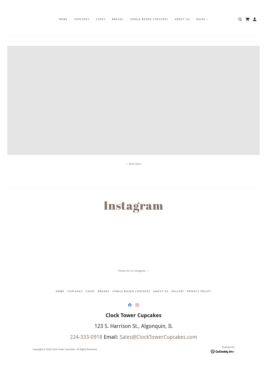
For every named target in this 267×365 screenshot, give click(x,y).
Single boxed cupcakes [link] (149, 19)
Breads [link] (118, 19)
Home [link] (63, 19)
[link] (247, 19)
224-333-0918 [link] (86, 337)
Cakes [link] (101, 19)
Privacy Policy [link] (199, 291)
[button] (202, 19)
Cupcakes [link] (82, 19)
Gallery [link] (177, 291)
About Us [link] (182, 19)
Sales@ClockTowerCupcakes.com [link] (158, 337)
